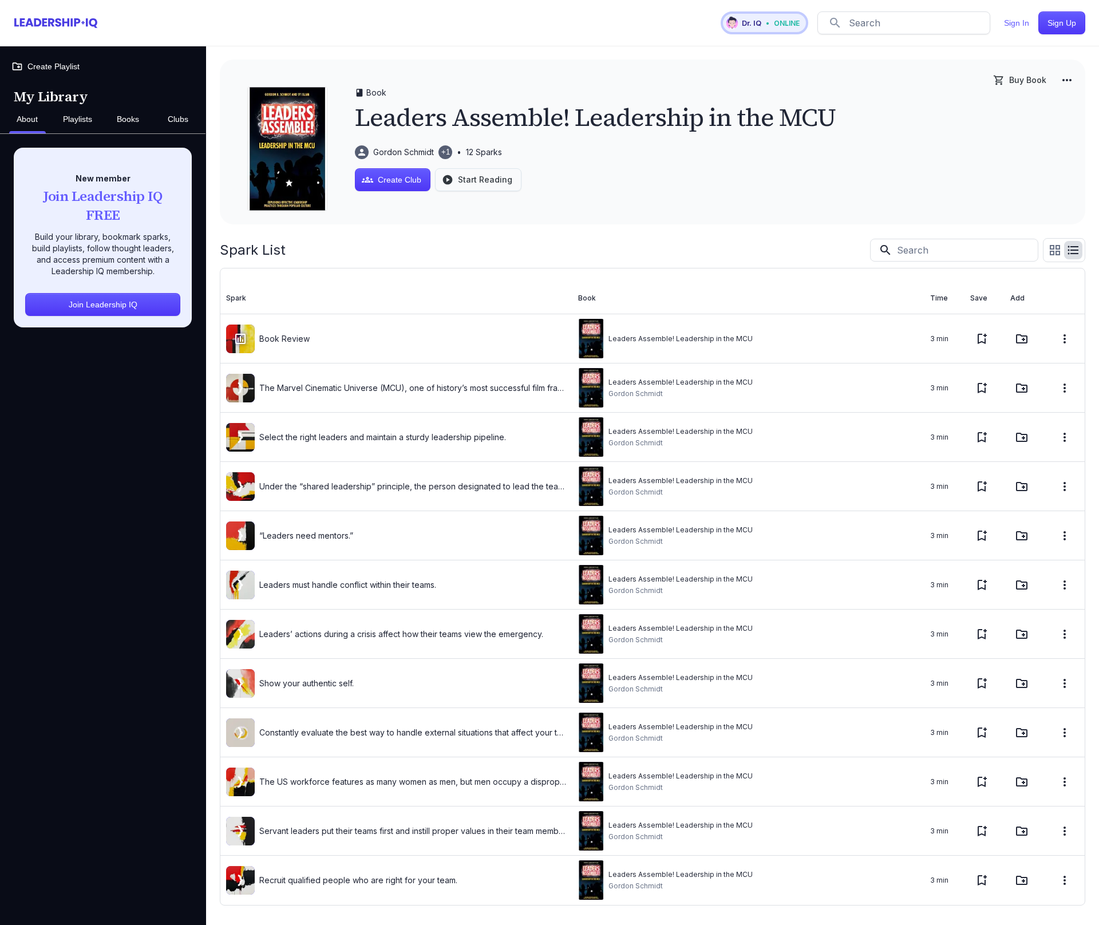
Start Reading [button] (485, 179)
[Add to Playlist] (1021, 339)
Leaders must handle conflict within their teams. (347, 585)
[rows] (1073, 250)
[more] (1067, 80)
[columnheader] (396, 298)
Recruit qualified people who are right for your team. (358, 880)
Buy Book (1027, 80)
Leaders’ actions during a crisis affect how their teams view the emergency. (401, 634)
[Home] (56, 23)
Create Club (399, 179)
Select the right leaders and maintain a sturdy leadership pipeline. (382, 437)
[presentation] (240, 339)
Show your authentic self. (306, 683)
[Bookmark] (981, 339)
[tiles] (1055, 250)
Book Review (284, 338)
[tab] (27, 119)
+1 (445, 152)
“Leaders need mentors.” (306, 535)
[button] (764, 22)
